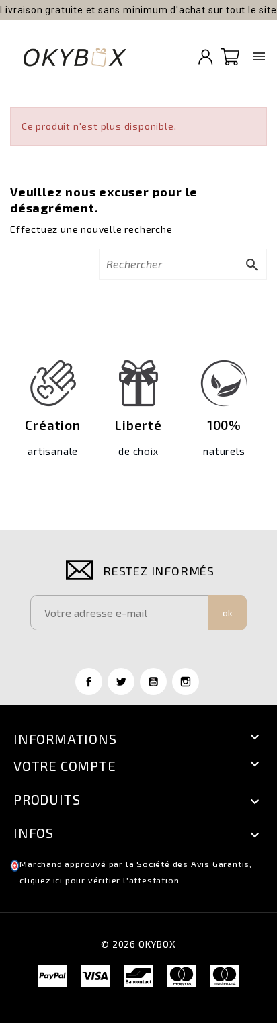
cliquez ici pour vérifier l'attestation (99, 880)
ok (228, 612)
